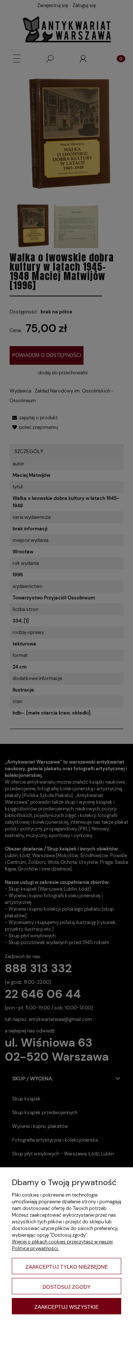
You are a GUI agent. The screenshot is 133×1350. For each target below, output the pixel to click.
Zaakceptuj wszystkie (66, 1307)
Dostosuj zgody (66, 1287)
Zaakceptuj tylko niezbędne (66, 1267)
